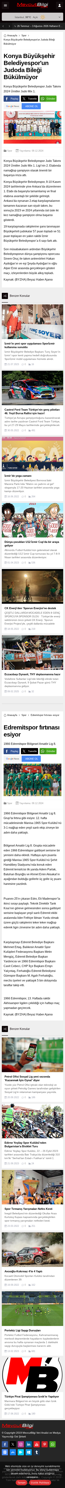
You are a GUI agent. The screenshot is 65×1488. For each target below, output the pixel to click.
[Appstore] (13, 1452)
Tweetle (32, 98)
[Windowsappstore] (29, 1452)
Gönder (51, 98)
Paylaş (14, 98)
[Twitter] (13, 1444)
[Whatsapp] (52, 1444)
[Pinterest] (45, 1444)
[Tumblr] (37, 1452)
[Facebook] (5, 1444)
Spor (23, 35)
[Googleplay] (21, 1452)
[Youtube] (37, 1444)
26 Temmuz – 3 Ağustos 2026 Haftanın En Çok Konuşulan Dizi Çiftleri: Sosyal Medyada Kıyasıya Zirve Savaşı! (40, 26)
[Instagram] (21, 1444)
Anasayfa (12, 35)
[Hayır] (60, 1475)
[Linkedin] (29, 1444)
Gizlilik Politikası (40, 1482)
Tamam (21, 1482)
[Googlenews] (5, 1452)
